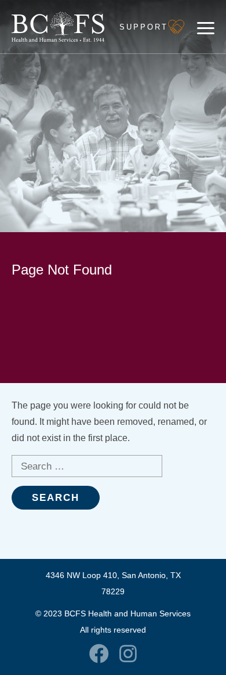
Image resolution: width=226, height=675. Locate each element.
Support (143, 27)
